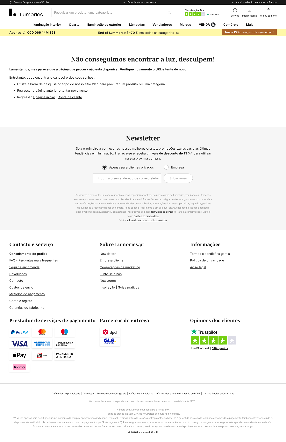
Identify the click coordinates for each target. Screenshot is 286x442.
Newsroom (108, 280)
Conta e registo (20, 301)
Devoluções (18, 274)
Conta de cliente (70, 97)
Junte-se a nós (111, 274)
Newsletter (108, 254)
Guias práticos (128, 287)
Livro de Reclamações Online (218, 393)
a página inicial (44, 97)
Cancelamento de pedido (28, 254)
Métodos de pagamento (27, 294)
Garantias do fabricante (26, 307)
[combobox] (113, 12)
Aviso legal (198, 267)
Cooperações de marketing (120, 267)
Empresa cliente (111, 260)
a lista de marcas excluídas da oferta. (147, 220)
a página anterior (45, 90)
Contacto (16, 280)
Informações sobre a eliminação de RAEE (178, 393)
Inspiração (107, 287)
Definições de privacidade (66, 393)
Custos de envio (21, 287)
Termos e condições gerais (210, 254)
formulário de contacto (163, 211)
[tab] (52, 276)
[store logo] (26, 12)
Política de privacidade (146, 216)
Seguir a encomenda (24, 267)
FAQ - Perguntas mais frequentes (33, 260)
